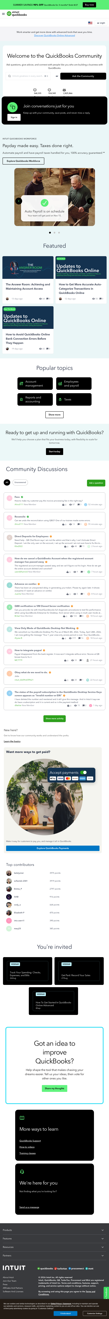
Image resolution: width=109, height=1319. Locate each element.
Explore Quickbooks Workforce (23, 161)
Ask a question (96, 483)
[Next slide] (90, 201)
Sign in (14, 117)
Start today (54, 451)
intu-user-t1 (19, 920)
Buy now (89, 4)
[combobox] (28, 76)
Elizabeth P (19, 912)
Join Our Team (9, 1281)
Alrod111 (19, 504)
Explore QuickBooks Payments (53, 848)
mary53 (17, 928)
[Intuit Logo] (14, 1268)
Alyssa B (18, 638)
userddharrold (21, 572)
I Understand (65, 1313)
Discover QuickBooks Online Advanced (54, 35)
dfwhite (18, 705)
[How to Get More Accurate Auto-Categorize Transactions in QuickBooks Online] (81, 280)
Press (5, 1284)
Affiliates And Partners (13, 1288)
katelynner (19, 873)
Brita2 (17, 616)
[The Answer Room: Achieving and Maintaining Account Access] (28, 280)
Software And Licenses (13, 1291)
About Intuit (8, 1277)
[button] (101, 23)
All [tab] (7, 482)
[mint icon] (93, 1268)
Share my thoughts (54, 1088)
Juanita (18, 594)
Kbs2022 (19, 546)
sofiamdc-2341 (21, 881)
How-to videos (26, 1147)
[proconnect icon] (76, 1268)
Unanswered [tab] (20, 482)
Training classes (27, 1153)
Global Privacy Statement (61, 1304)
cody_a (17, 905)
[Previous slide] (18, 201)
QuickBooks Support (30, 1140)
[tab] (50, 233)
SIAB (16, 897)
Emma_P (18, 889)
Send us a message (29, 1207)
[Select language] (91, 23)
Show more (54, 414)
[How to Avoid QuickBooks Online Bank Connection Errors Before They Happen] (28, 330)
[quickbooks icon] (45, 1268)
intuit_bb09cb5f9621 (24, 680)
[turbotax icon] (61, 1268)
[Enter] (8, 76)
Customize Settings (94, 1313)
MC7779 (18, 660)
